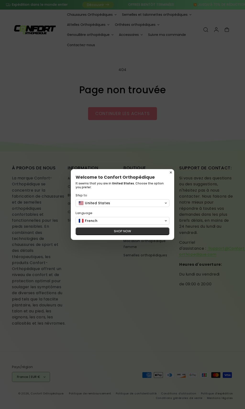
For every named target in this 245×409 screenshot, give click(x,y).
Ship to (81, 195)
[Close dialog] (170, 172)
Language (84, 213)
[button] (122, 203)
